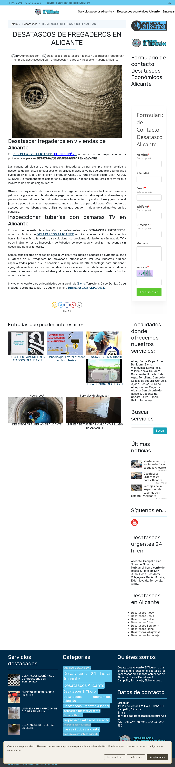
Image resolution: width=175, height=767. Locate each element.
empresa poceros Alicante (77, 724)
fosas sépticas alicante (81, 729)
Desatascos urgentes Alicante (86, 706)
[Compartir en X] (61, 305)
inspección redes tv (67, 59)
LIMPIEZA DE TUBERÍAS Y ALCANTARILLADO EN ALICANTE (95, 426)
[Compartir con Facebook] (67, 305)
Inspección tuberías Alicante (100, 59)
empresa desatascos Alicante (33, 59)
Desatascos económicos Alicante (138, 11)
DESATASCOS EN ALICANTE (105, 357)
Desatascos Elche (142, 629)
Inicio (14, 24)
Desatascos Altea (142, 622)
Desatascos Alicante (77, 55)
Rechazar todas (115, 757)
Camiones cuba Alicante (77, 668)
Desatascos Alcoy (142, 612)
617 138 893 (15, 2)
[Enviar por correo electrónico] (54, 305)
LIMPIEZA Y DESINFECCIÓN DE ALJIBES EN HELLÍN (39, 710)
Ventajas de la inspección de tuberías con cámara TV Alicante (146, 491)
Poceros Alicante (73, 715)
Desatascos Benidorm (145, 625)
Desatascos (29, 24)
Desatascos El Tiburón (80, 691)
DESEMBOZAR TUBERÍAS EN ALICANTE (37, 424)
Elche (81, 283)
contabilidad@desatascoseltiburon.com (68, 2)
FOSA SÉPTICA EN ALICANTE (105, 384)
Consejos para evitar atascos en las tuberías (66, 358)
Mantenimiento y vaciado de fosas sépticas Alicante (155, 464)
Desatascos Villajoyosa (145, 632)
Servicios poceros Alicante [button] (95, 11)
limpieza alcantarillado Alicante (80, 734)
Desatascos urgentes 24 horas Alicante (153, 477)
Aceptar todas (157, 757)
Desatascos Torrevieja (145, 635)
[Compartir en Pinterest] (73, 305)
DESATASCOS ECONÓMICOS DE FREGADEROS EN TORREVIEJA (38, 678)
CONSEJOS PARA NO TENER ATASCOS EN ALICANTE (27, 358)
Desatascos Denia (142, 616)
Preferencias (136, 757)
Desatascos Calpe (142, 619)
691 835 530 (34, 2)
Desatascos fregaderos (108, 55)
